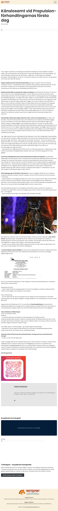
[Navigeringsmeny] (55, 2)
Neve (2, 509)
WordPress (14, 509)
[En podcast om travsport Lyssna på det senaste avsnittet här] (5, 2)
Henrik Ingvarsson (20, 387)
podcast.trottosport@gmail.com (32, 507)
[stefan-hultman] (22, 441)
